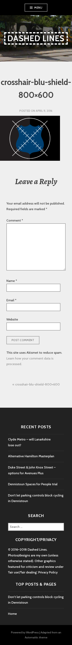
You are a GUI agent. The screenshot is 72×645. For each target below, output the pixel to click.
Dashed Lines (35, 38)
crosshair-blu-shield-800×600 (37, 384)
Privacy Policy (48, 572)
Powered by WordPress (25, 632)
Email (11, 300)
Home (12, 614)
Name (11, 281)
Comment (14, 220)
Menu (38, 7)
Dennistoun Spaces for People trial (32, 484)
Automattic (31, 637)
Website (12, 319)
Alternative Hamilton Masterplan (31, 456)
